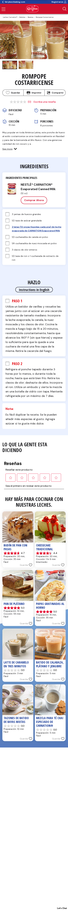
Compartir (58, 92)
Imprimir (36, 92)
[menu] (3, 9)
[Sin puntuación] (19, 102)
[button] (9, 149)
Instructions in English (34, 289)
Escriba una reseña (45, 101)
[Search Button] (64, 9)
